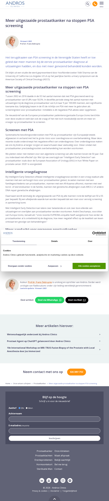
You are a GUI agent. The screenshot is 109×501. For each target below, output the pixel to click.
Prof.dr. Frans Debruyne (30, 44)
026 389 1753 (76, 371)
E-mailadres (19, 425)
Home (7, 383)
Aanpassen (53, 266)
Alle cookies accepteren (89, 266)
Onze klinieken (61, 451)
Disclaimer (54, 491)
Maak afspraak (62, 455)
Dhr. (23, 408)
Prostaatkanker (40, 383)
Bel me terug (60, 464)
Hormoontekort (44, 464)
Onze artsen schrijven (22, 383)
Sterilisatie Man (44, 468)
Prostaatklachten (43, 455)
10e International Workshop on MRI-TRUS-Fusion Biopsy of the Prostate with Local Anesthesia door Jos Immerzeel (51, 349)
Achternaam (15, 413)
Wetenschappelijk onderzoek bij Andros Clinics (32, 334)
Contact (58, 468)
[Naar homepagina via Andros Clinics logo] (15, 6)
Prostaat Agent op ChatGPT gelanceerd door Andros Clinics (38, 341)
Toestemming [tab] (18, 241)
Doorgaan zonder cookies (20, 266)
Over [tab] (90, 241)
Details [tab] (54, 241)
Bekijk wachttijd (62, 459)
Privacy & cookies (39, 491)
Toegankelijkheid (69, 491)
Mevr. (30, 408)
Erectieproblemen (43, 459)
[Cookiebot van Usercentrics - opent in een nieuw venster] (94, 234)
